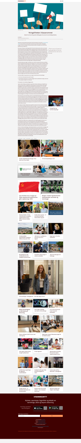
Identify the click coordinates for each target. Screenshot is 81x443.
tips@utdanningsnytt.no (41, 420)
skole (32, 138)
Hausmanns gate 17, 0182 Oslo (41, 423)
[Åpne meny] (62, 1)
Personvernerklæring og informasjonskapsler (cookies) (40, 426)
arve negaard (28, 138)
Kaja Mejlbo (43, 419)
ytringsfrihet (20, 138)
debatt (24, 138)
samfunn (35, 138)
